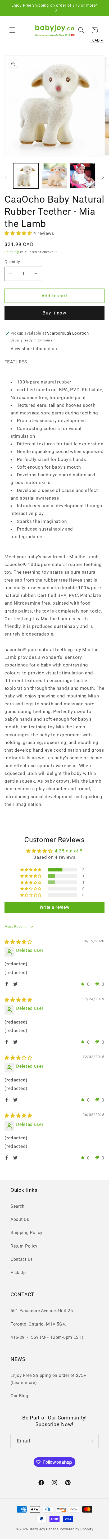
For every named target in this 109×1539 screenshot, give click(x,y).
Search (18, 1206)
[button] (12, 30)
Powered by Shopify (76, 1529)
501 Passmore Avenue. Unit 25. (42, 1310)
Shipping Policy (26, 1232)
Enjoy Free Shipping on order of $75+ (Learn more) (48, 1379)
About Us (20, 1219)
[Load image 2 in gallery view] (54, 176)
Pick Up (18, 1272)
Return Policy (24, 1246)
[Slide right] (103, 177)
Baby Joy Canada (44, 1529)
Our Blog (19, 1395)
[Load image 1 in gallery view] (26, 176)
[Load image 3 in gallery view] (83, 176)
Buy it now (54, 313)
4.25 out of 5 (69, 850)
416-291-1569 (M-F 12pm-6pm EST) (47, 1337)
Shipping (11, 252)
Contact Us (22, 1259)
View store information (34, 348)
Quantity (12, 261)
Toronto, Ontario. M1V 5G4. (38, 1324)
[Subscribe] (91, 1441)
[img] (18, 941)
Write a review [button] (55, 907)
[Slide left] (6, 177)
